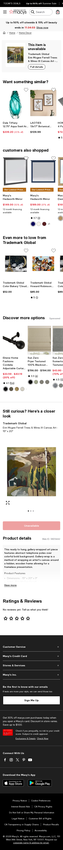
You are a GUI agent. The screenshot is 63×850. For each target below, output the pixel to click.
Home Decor (25, 33)
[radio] (33, 224)
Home (12, 33)
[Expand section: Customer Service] (31, 646)
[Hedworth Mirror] (16, 171)
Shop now (42, 27)
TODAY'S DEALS (12, 3)
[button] (31, 476)
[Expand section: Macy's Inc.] (31, 674)
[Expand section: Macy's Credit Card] (31, 656)
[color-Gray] (61, 385)
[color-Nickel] (22, 389)
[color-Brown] (44, 224)
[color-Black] (6, 389)
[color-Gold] (17, 389)
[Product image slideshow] (31, 476)
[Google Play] (40, 782)
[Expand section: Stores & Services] (31, 665)
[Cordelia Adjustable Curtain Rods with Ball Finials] (14, 340)
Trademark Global (38, 53)
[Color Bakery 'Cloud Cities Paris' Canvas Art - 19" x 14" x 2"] (16, 264)
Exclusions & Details (26, 738)
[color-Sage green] (36, 382)
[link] (16, 127)
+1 (49, 224)
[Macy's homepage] (4, 32)
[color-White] (39, 224)
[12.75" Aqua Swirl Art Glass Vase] (16, 103)
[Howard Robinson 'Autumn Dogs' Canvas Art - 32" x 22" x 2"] (43, 264)
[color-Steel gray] (47, 382)
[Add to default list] (26, 90)
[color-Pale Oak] (60, 218)
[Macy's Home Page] (17, 11)
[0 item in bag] (57, 11)
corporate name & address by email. (31, 843)
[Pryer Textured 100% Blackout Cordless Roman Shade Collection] (39, 340)
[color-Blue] (33, 224)
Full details (36, 66)
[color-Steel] (42, 382)
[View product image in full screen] (8, 503)
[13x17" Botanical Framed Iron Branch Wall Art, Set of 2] (43, 103)
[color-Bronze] (11, 389)
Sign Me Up (31, 700)
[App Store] (13, 782)
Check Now (42, 738)
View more (10, 585)
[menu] (5, 12)
